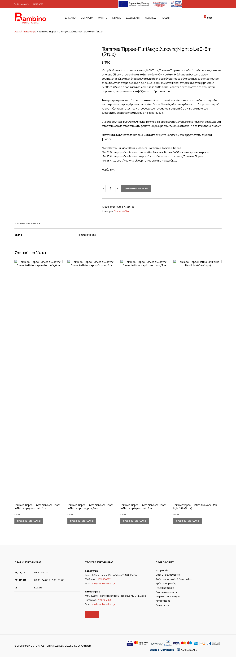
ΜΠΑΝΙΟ (116, 17)
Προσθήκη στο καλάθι (136, 188)
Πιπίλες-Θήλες (122, 211)
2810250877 (37, 4)
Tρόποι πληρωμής (165, 583)
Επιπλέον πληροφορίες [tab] (28, 223)
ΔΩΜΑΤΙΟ (70, 17)
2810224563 (104, 599)
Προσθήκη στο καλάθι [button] (28, 521)
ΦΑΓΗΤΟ (102, 17)
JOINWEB (86, 645)
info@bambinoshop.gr (103, 583)
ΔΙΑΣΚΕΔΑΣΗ (133, 17)
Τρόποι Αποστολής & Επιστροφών (174, 579)
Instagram (95, 614)
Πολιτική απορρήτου (167, 592)
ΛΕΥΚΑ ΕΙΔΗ (151, 17)
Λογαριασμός (163, 600)
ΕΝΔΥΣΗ (166, 17)
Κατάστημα (30, 31)
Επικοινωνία (162, 605)
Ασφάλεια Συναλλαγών (168, 596)
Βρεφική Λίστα (163, 570)
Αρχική (18, 31)
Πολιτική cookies (165, 587)
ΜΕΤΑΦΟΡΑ (87, 17)
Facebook (88, 614)
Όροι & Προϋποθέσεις (168, 574)
